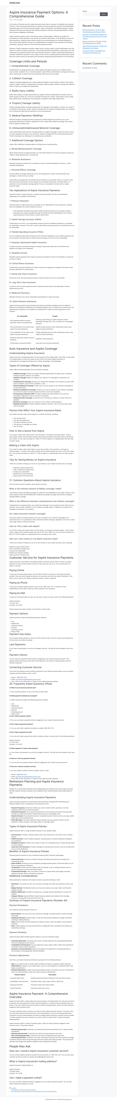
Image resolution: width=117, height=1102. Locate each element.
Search (85, 11)
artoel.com (14, 3)
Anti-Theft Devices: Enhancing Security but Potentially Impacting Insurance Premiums (34, 1091)
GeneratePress (67, 1099)
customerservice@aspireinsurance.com (28, 679)
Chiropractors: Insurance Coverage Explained (23, 1089)
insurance (13, 1088)
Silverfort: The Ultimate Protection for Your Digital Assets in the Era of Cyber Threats (95, 36)
